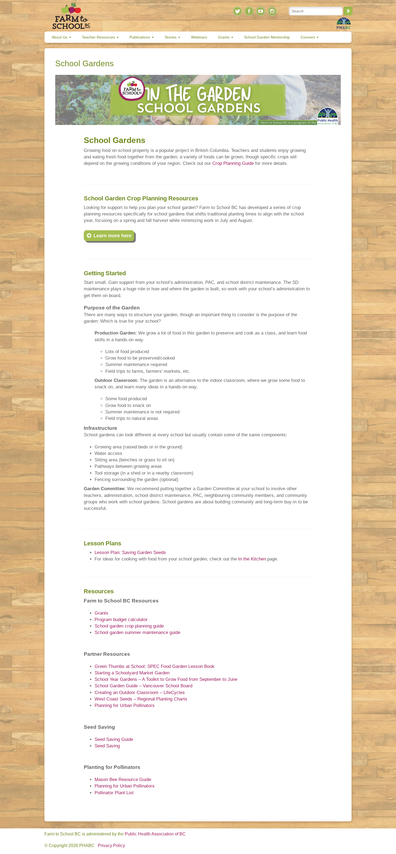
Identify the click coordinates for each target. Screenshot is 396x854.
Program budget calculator (121, 619)
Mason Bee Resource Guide (123, 779)
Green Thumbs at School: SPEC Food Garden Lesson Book (154, 666)
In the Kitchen (252, 559)
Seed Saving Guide (114, 739)
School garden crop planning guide (129, 626)
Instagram (272, 11)
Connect (308, 37)
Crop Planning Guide (233, 163)
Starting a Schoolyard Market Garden (132, 672)
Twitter (237, 11)
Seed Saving (107, 745)
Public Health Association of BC (155, 834)
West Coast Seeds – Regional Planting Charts (141, 699)
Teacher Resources (99, 37)
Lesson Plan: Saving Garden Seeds (130, 552)
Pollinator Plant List (114, 792)
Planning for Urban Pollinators (125, 705)
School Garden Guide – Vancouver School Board (143, 685)
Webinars (199, 37)
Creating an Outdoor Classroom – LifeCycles (140, 692)
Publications (140, 37)
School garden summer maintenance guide (137, 632)
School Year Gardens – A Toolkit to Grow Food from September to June (166, 679)
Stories (171, 37)
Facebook (249, 11)
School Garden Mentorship (267, 37)
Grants (224, 37)
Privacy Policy (111, 845)
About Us (60, 37)
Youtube (261, 11)
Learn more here (112, 235)
